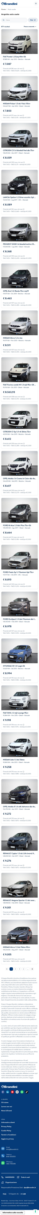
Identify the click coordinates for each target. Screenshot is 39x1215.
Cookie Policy (6, 1130)
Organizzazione (11, 1182)
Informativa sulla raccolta (13, 1213)
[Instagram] (17, 1091)
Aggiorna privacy (7, 1139)
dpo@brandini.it (30, 1187)
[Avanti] (32, 969)
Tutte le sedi (25, 1177)
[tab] (16, 52)
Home (3, 9)
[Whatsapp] (22, 1091)
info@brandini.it (12, 1149)
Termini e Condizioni (8, 1135)
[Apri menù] (36, 3)
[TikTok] (26, 1091)
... (27, 969)
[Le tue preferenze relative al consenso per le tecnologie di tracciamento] (35, 1211)
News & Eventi (6, 1110)
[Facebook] (2, 1091)
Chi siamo (4, 1102)
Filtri (31, 20)
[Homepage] (9, 3)
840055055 (9, 1177)
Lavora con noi (6, 1106)
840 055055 (11, 1156)
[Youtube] (12, 1091)
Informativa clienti (8, 1122)
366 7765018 (11, 1164)
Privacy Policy (6, 1126)
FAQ (4, 1194)
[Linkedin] (7, 1091)
